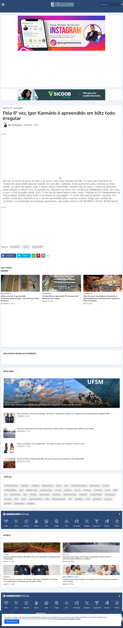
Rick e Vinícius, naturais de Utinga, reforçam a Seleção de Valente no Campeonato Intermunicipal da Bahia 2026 (63, 414)
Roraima (8, 499)
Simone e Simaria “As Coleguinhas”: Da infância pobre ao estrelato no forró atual (51, 444)
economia (108, 499)
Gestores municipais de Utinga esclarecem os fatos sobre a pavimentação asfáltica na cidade (55, 429)
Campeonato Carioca (78, 486)
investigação (19, 504)
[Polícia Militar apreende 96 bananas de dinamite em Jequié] (61, 283)
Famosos (68, 490)
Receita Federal (95, 495)
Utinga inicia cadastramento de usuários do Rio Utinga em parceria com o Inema (90, 580)
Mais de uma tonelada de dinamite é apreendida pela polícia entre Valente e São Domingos (101, 298)
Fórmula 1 (98, 490)
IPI (6, 495)
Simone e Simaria (36, 499)
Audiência (35, 486)
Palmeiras (56, 495)
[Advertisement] (61, 69)
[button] (3, 4)
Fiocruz (77, 490)
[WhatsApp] (33, 256)
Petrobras (83, 495)
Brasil (59, 486)
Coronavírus (94, 486)
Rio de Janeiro (110, 495)
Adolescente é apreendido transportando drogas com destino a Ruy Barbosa (20, 298)
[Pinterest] (38, 256)
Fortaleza (87, 490)
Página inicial (7, 108)
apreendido (18, 108)
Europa (58, 490)
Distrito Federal (10, 490)
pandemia (30, 504)
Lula (25, 495)
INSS (115, 490)
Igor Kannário (37, 247)
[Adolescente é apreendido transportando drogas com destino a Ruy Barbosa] (20, 283)
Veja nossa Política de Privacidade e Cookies (66, 619)
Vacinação (78, 499)
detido (26, 247)
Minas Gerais (44, 495)
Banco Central (48, 486)
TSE (47, 499)
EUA (21, 490)
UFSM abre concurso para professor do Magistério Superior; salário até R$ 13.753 (43, 405)
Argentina (24, 486)
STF (16, 499)
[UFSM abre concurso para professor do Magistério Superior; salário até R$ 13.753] (61, 393)
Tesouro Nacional (58, 499)
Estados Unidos (46, 490)
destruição (97, 499)
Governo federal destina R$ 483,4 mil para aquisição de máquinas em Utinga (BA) (50, 459)
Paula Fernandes (70, 495)
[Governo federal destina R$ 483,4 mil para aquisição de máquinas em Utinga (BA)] (9, 463)
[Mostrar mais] (48, 256)
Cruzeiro (106, 486)
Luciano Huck (15, 495)
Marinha (33, 495)
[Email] (43, 256)
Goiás (108, 490)
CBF (66, 486)
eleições (8, 504)
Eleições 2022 (32, 490)
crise (88, 499)
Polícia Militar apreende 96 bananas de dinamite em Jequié (60, 297)
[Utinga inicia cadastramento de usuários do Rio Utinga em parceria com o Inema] (91, 570)
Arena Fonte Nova (11, 486)
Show (24, 499)
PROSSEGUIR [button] (11, 621)
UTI (70, 499)
